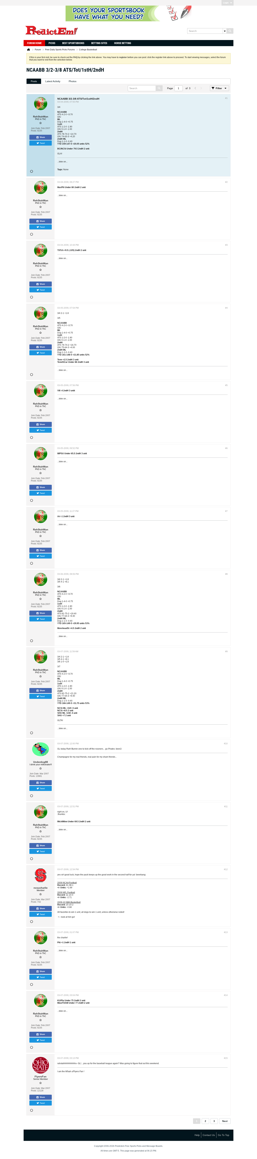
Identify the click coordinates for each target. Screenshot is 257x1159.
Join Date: (36, 128)
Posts (34, 81)
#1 (226, 98)
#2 (226, 182)
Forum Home (34, 43)
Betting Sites (99, 43)
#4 (226, 308)
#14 (226, 995)
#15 (226, 1058)
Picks (52, 43)
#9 (226, 651)
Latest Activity (52, 81)
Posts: (34, 130)
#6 (226, 448)
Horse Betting (122, 43)
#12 (226, 869)
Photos (72, 81)
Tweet (42, 143)
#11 (226, 806)
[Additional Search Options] (225, 31)
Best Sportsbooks (73, 43)
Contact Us (209, 1135)
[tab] (34, 81)
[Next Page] (201, 88)
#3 (226, 245)
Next (225, 1121)
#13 (226, 932)
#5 (226, 385)
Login (226, 3)
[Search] (229, 31)
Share (42, 137)
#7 (226, 511)
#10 (226, 743)
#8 (226, 574)
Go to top (223, 1135)
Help (197, 1135)
